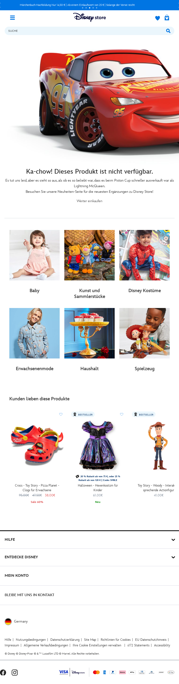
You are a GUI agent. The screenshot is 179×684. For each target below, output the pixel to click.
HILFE (10, 539)
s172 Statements (138, 645)
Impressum (12, 645)
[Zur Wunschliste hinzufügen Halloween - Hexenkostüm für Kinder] (121, 414)
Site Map (90, 640)
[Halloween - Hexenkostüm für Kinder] (97, 445)
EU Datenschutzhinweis (150, 640)
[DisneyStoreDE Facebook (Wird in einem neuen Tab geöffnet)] (3, 672)
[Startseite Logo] (89, 17)
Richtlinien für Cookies (116, 640)
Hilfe (8, 640)
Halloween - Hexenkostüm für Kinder (98, 487)
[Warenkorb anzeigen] (167, 18)
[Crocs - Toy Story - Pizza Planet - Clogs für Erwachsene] (37, 445)
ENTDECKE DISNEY (21, 557)
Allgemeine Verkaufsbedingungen (46, 645)
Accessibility (162, 645)
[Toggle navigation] (14, 17)
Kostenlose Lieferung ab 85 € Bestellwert (77, 5)
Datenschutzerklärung (64, 640)
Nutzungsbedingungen (31, 640)
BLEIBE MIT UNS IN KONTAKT (30, 595)
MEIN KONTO (17, 575)
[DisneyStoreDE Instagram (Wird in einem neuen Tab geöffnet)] (15, 672)
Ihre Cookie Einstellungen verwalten (97, 645)
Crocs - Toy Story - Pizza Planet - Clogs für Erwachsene (37, 487)
